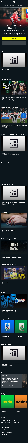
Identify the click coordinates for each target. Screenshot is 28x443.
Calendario (12, 5)
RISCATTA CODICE (6, 432)
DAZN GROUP (5, 427)
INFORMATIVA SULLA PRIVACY (10, 422)
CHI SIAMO (4, 434)
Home (6, 5)
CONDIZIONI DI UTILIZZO (8, 420)
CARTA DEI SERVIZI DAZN (8, 425)
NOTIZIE (3, 430)
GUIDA (3, 418)
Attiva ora (14, 38)
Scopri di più (14, 43)
